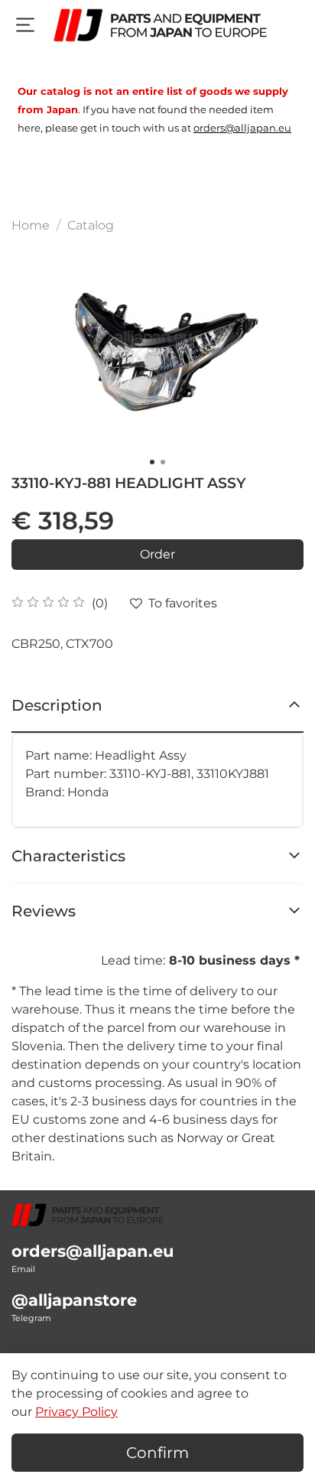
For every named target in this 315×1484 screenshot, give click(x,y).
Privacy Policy (76, 1411)
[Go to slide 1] (152, 462)
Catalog (90, 225)
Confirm (157, 1452)
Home (30, 225)
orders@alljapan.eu (92, 1251)
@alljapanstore (74, 1300)
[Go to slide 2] (163, 462)
